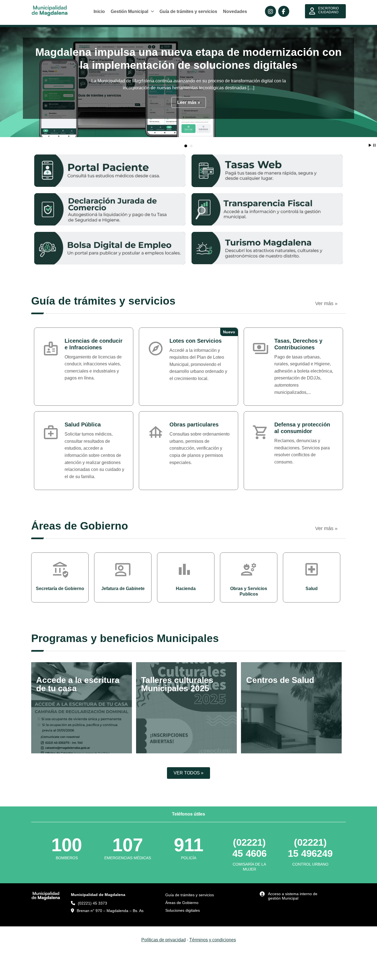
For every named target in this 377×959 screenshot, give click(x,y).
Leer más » (188, 102)
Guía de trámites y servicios (188, 11)
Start (370, 145)
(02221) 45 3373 (92, 903)
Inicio (99, 11)
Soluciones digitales (182, 910)
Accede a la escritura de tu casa (78, 684)
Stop (374, 145)
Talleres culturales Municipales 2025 (177, 684)
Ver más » (326, 303)
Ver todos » (188, 773)
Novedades (235, 11)
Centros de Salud (280, 680)
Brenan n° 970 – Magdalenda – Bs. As (110, 910)
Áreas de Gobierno (181, 902)
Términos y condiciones (212, 939)
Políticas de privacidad (163, 939)
